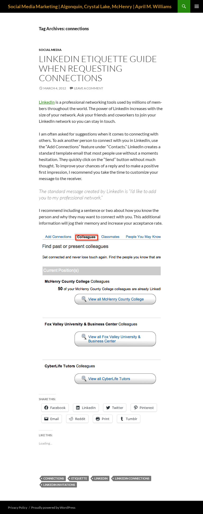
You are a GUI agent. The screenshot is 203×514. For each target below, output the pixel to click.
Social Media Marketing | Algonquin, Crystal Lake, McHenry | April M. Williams (90, 6)
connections (53, 478)
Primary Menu (196, 6)
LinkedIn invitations (59, 484)
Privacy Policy (17, 507)
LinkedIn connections (132, 478)
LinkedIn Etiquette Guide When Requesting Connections (98, 68)
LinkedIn (47, 101)
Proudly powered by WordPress (53, 507)
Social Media (50, 50)
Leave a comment (88, 88)
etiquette (79, 478)
